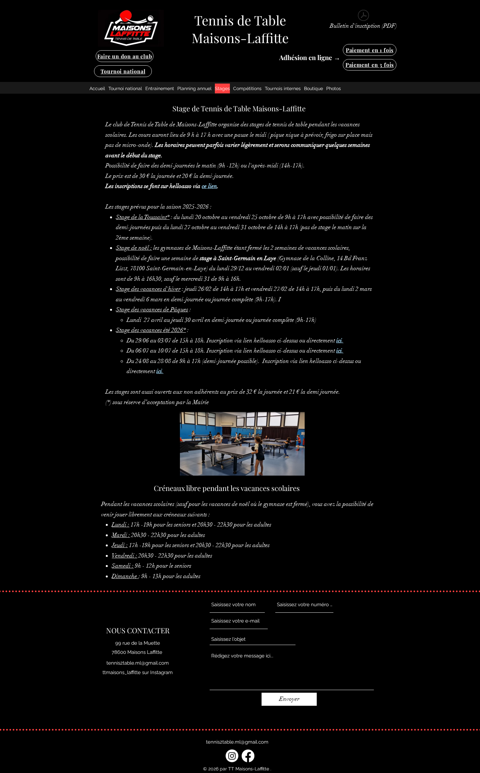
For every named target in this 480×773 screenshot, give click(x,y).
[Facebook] (248, 755)
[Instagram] (232, 755)
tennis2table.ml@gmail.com (137, 663)
